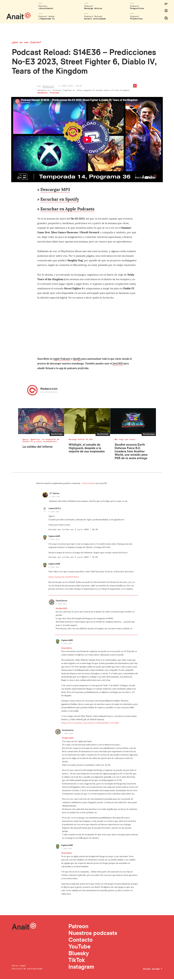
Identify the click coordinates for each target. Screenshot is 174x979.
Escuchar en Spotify (59, 199)
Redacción (48, 86)
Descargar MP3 (55, 189)
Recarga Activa (93, 8)
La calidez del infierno (37, 446)
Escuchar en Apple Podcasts (67, 208)
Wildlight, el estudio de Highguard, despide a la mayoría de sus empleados (87, 448)
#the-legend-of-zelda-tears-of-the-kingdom (103, 90)
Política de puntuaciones (27, 968)
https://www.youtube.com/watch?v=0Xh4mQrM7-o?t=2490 (90, 723)
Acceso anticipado (95, 18)
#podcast (42, 92)
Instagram (81, 966)
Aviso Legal (19, 965)
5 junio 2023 (54, 496)
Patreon (78, 926)
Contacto (80, 939)
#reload (54, 92)
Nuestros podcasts (92, 932)
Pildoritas (136, 18)
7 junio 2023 (67, 733)
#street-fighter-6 (63, 90)
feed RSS (118, 363)
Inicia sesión (88, 483)
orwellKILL (55, 508)
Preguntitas (137, 8)
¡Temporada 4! (46, 18)
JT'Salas (54, 493)
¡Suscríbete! (46, 8)
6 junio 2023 (54, 512)
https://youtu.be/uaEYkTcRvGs (64, 577)
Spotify (77, 358)
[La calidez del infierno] (41, 421)
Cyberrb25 (54, 536)
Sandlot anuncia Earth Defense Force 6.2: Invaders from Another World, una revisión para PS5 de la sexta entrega (131, 451)
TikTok (76, 959)
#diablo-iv (43, 90)
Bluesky (78, 953)
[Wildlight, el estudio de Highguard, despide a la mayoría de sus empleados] (87, 421)
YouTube (79, 946)
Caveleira (61, 600)
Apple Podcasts (61, 358)
